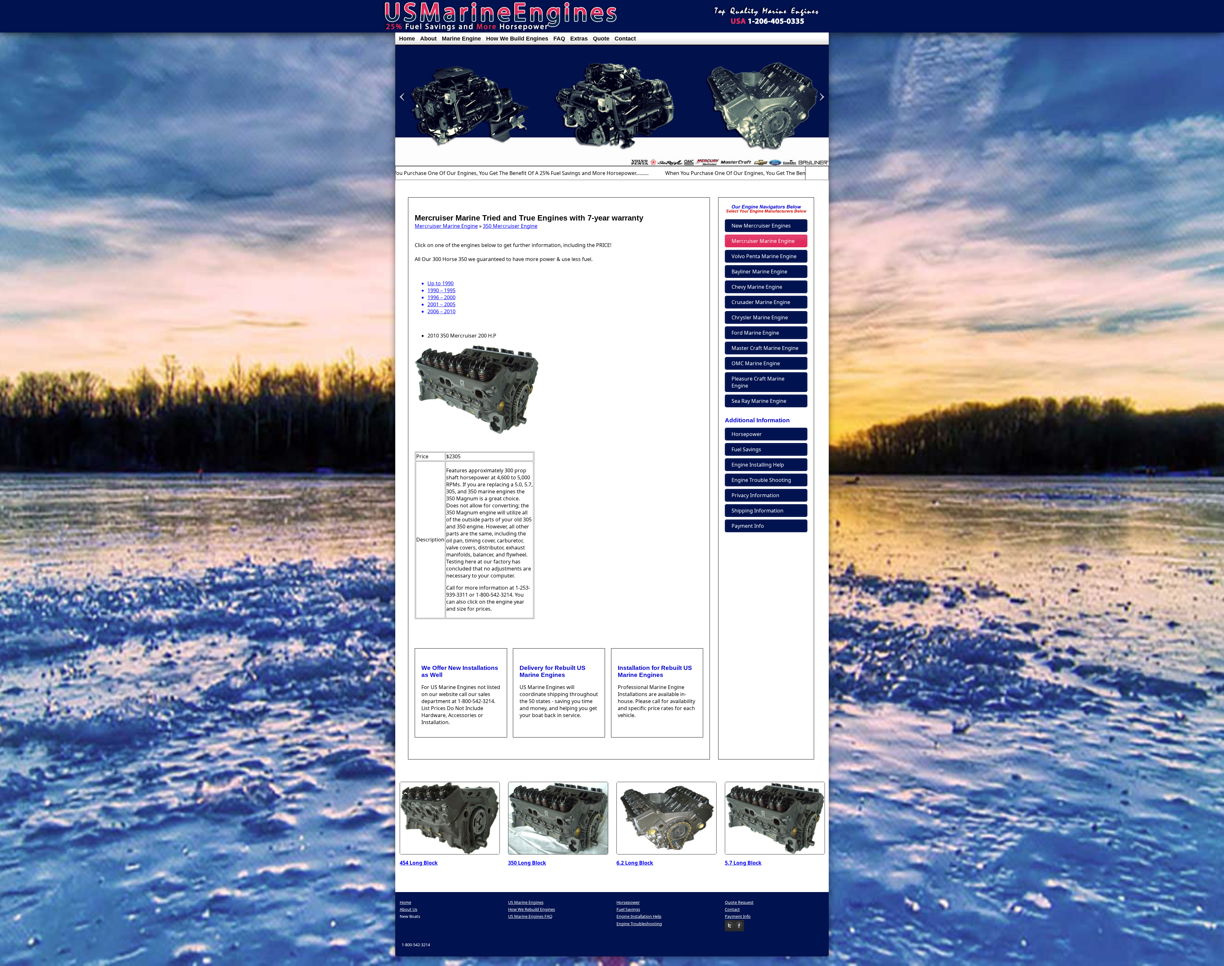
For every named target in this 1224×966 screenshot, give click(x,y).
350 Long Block (527, 862)
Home (407, 38)
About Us (408, 909)
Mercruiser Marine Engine (446, 225)
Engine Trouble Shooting (761, 479)
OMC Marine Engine (756, 363)
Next (824, 173)
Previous (809, 173)
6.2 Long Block (634, 862)
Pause (817, 173)
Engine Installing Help (758, 464)
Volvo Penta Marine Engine (764, 256)
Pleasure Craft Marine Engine (758, 382)
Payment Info (748, 525)
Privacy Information (755, 495)
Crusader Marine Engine (761, 302)
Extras (579, 38)
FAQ (559, 38)
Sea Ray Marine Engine (759, 400)
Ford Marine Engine (755, 332)
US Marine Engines (525, 902)
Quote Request (739, 902)
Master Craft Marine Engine (765, 348)
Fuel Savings (746, 449)
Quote (601, 38)
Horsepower (747, 434)
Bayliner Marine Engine (759, 271)
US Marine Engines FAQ (530, 916)
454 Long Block (419, 862)
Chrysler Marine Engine (760, 317)
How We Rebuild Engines (531, 909)
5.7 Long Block (743, 862)
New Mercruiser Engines (761, 225)
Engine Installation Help (638, 916)
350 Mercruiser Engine (510, 225)
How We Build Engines (517, 38)
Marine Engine (461, 38)
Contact (625, 38)
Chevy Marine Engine (757, 286)
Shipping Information (757, 510)
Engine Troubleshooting (639, 923)
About (428, 38)
